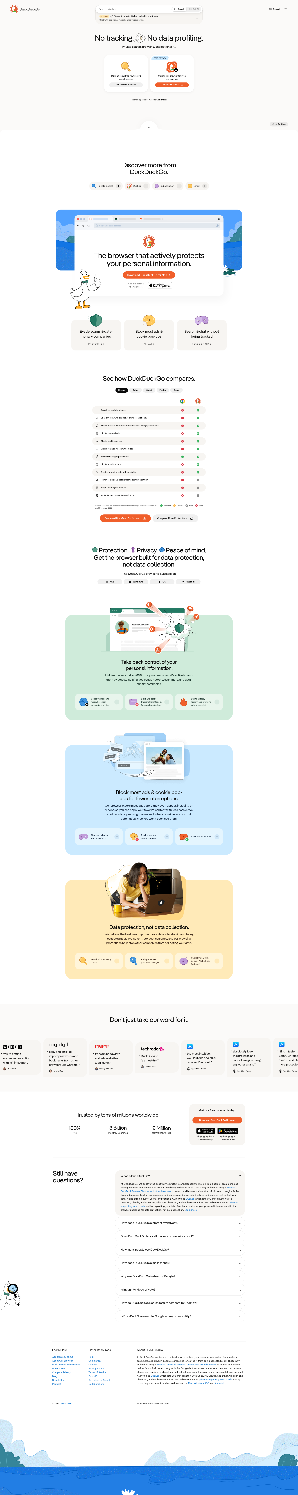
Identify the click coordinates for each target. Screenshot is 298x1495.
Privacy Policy (96, 1368)
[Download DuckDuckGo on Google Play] (227, 1131)
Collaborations (96, 1384)
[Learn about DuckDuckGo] (26, 9)
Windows (199, 1383)
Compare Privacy (61, 1372)
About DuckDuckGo (62, 1356)
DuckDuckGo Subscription (66, 1364)
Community (94, 1360)
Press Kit (93, 1376)
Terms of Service (97, 1372)
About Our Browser (62, 1360)
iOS (207, 1383)
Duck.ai (190, 1198)
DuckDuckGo (66, 1403)
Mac (190, 1383)
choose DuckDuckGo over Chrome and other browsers (186, 1364)
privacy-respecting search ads (215, 1379)
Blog (54, 1376)
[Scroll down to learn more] (149, 125)
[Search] (175, 9)
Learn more (191, 1210)
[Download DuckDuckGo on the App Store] (205, 1131)
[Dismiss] (197, 16)
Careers (92, 1364)
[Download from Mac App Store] (160, 285)
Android (219, 1383)
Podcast (56, 1384)
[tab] (121, 390)
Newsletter (58, 1380)
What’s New (58, 1368)
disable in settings (149, 16)
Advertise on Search (99, 1380)
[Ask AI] (190, 9)
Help (91, 1356)
